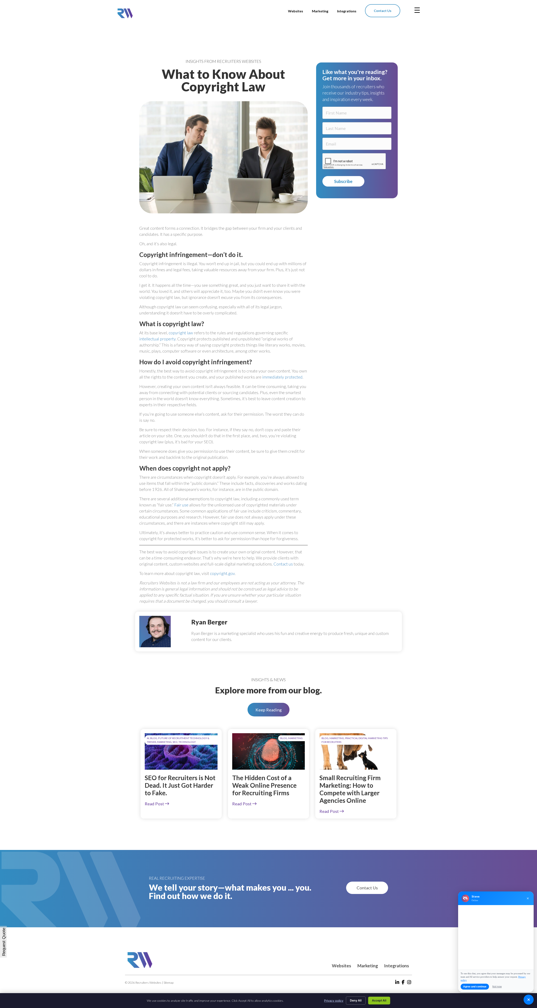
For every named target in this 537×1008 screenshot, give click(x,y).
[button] (268, 709)
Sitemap (168, 982)
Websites (341, 965)
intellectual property (157, 338)
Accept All (379, 1000)
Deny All (356, 1000)
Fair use (181, 504)
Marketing (367, 965)
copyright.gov (222, 573)
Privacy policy (333, 1000)
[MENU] (417, 10)
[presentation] (354, 161)
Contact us (283, 563)
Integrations (396, 965)
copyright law (181, 332)
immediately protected (282, 376)
